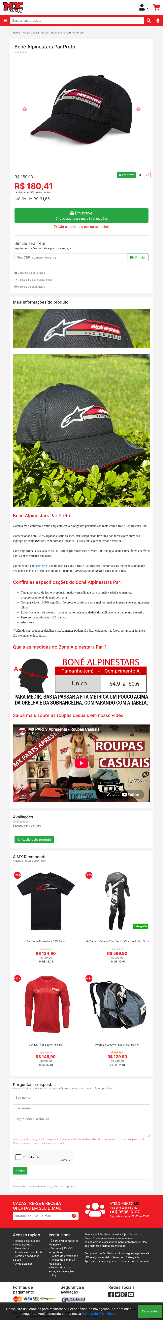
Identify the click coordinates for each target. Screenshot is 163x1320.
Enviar (20, 1171)
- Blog (52, 1275)
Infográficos (56, 1252)
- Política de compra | (62, 1259)
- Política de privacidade (63, 1255)
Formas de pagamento (31, 286)
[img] (157, 20)
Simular (140, 257)
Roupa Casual (30, 32)
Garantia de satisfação (31, 272)
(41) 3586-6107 (125, 1212)
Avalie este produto (36, 839)
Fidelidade (55, 1263)
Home (16, 32)
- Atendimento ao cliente (28, 1252)
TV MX (68, 1248)
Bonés (45, 32)
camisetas (42, 565)
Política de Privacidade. (99, 1314)
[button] (143, 7)
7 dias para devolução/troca (34, 279)
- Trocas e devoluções (26, 1240)
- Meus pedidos (22, 1244)
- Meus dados (21, 1248)
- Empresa (55, 1248)
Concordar (150, 1311)
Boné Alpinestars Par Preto (67, 32)
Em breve (127, 175)
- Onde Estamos (23, 1263)
